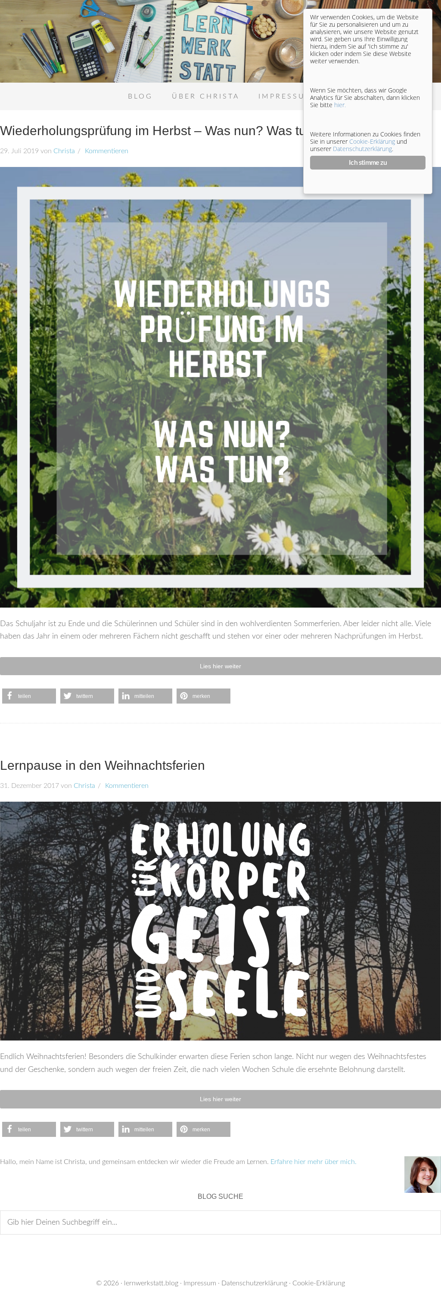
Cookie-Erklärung (318, 1283)
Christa (64, 151)
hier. (340, 105)
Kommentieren (105, 151)
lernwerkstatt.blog (151, 1283)
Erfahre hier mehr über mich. (313, 1161)
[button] (29, 696)
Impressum (199, 1283)
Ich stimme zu (368, 162)
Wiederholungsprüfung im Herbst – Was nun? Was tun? (160, 130)
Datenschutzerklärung (254, 1283)
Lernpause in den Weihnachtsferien (102, 765)
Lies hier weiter (220, 666)
